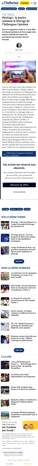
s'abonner (24, 3)
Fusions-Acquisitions (9, 9)
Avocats (21, 9)
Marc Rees (19, 50)
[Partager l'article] (19, 57)
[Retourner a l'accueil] (11, 3)
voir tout (19, 261)
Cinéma (27, 209)
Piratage (5, 209)
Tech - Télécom (8, 15)
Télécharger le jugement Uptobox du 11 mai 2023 (19, 154)
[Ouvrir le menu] (3, 3)
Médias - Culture (16, 209)
